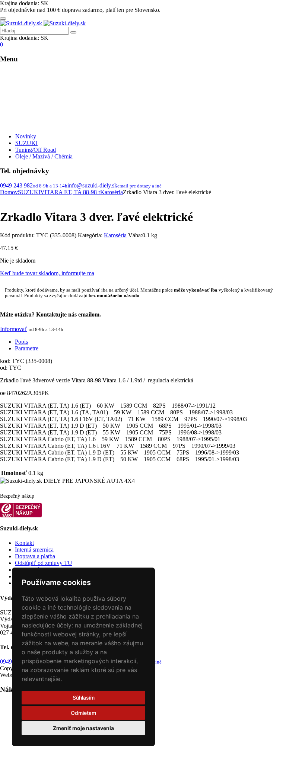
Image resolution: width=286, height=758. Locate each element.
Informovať (13, 329)
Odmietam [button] (83, 713)
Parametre (26, 348)
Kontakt (24, 543)
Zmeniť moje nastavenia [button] (83, 728)
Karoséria (111, 192)
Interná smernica (34, 549)
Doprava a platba (35, 556)
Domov (9, 192)
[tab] (150, 341)
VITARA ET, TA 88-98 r (70, 192)
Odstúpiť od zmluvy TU (43, 563)
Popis (21, 341)
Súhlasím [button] (84, 697)
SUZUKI (29, 192)
